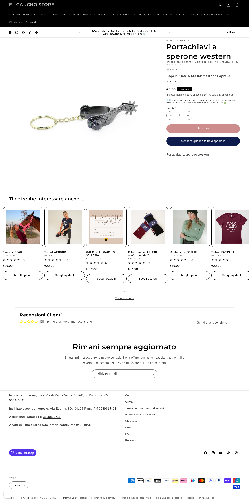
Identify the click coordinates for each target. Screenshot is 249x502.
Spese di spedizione (196, 94)
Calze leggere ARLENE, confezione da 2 (143, 254)
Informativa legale (207, 498)
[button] (60, 14)
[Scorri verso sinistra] (116, 291)
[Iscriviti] (153, 373)
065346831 (17, 400)
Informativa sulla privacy (103, 498)
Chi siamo (131, 420)
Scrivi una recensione (212, 322)
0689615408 (107, 408)
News (128, 427)
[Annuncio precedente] (80, 32)
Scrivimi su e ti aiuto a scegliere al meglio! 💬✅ (200, 101)
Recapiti (190, 498)
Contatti (130, 401)
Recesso (130, 440)
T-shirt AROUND (55, 252)
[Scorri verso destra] (133, 291)
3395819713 (52, 416)
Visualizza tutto (124, 298)
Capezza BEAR (12, 252)
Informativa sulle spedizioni (168, 498)
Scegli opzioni (22, 275)
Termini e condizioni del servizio (145, 408)
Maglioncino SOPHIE (183, 252)
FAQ (128, 433)
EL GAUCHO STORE (28, 498)
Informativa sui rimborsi (140, 414)
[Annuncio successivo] (169, 32)
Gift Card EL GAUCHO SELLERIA (100, 254)
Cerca (129, 395)
